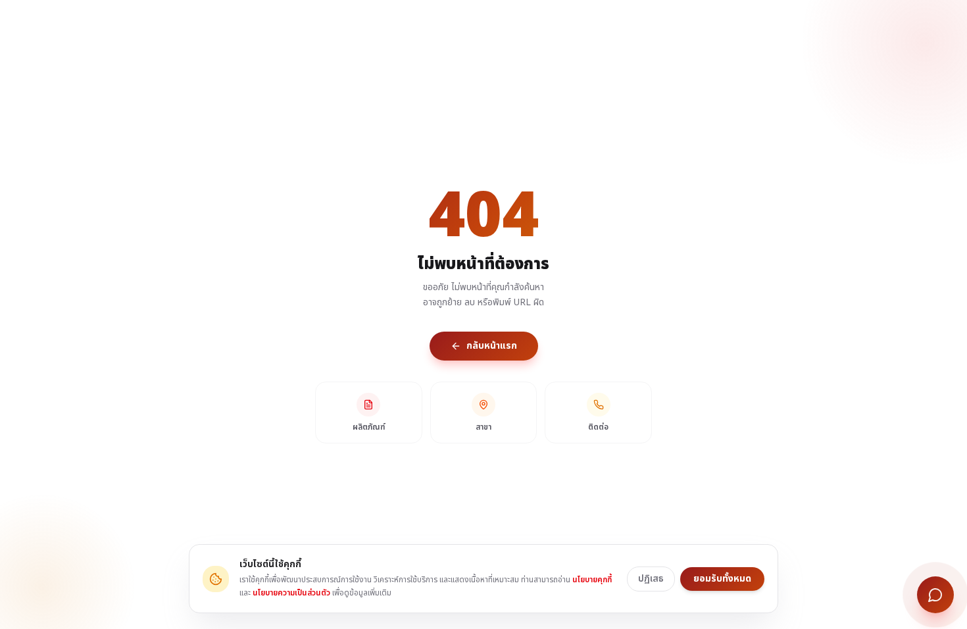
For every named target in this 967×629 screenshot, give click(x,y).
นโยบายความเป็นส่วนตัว (291, 593)
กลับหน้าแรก (491, 346)
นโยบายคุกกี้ (592, 580)
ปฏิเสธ (651, 579)
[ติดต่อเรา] (935, 594)
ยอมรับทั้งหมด (722, 579)
